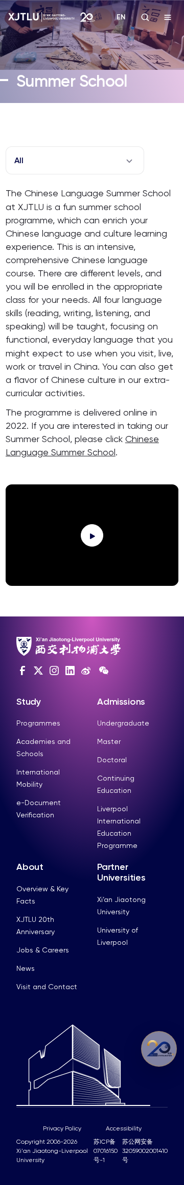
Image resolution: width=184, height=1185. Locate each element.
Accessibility (124, 1128)
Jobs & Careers (42, 950)
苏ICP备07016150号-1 (106, 1151)
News (25, 968)
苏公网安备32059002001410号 (145, 1151)
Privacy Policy (62, 1128)
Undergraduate (123, 723)
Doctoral (112, 760)
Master (109, 741)
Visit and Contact (46, 987)
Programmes (38, 723)
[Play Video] (92, 535)
